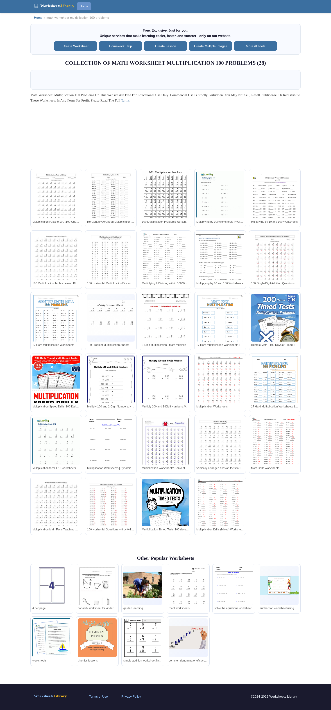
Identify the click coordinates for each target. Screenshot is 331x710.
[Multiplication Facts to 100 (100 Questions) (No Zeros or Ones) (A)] (56, 202)
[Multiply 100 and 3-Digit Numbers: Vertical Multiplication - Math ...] (165, 389)
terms (125, 100)
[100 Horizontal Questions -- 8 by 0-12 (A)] (111, 509)
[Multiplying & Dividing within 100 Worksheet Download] (165, 263)
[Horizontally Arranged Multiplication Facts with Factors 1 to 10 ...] (111, 202)
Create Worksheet (75, 46)
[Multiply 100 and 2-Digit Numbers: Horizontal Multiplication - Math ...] (111, 389)
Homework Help (120, 46)
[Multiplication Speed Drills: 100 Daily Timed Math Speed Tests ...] (56, 386)
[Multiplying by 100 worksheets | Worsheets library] (220, 201)
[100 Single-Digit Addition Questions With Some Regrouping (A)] (275, 263)
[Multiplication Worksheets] (220, 386)
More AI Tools (255, 46)
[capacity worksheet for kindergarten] (97, 591)
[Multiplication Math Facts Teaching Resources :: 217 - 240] (56, 509)
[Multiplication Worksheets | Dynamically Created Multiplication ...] (111, 448)
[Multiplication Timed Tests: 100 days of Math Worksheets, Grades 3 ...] (165, 509)
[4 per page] (51, 585)
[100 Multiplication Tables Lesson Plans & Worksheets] (56, 263)
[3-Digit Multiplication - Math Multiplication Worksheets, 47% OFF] (165, 328)
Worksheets (50, 696)
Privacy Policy (131, 696)
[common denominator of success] (188, 637)
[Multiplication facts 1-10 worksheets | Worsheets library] (56, 448)
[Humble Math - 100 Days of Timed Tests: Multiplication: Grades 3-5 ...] (275, 325)
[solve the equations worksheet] (233, 591)
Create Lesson (165, 46)
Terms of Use (98, 696)
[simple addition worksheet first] (142, 643)
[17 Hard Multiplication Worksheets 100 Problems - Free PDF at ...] (56, 327)
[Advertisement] (165, 137)
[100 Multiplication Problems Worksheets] (165, 203)
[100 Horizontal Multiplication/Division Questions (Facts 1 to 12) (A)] (111, 263)
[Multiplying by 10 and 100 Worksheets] (275, 202)
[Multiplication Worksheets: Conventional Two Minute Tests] (165, 446)
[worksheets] (51, 643)
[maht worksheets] (188, 593)
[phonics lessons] (97, 643)
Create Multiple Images (210, 46)
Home (84, 6)
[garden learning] (142, 585)
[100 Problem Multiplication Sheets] (111, 317)
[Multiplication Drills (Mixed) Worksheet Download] (220, 509)
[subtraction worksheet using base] (279, 585)
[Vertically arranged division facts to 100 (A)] (220, 448)
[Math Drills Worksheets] (275, 448)
